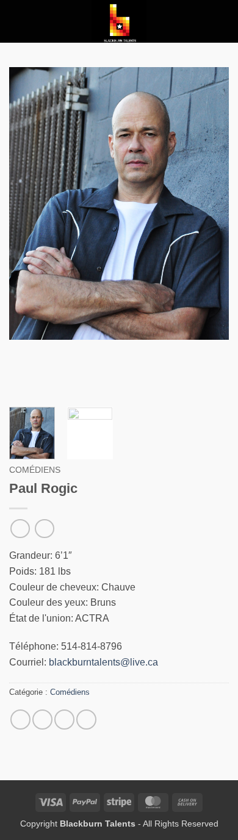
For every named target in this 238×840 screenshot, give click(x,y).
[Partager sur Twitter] (42, 719)
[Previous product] (44, 528)
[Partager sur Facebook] (20, 719)
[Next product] (19, 528)
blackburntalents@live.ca (103, 662)
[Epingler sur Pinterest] (86, 719)
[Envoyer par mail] (64, 719)
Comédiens (34, 470)
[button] (16, 21)
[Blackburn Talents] (119, 21)
